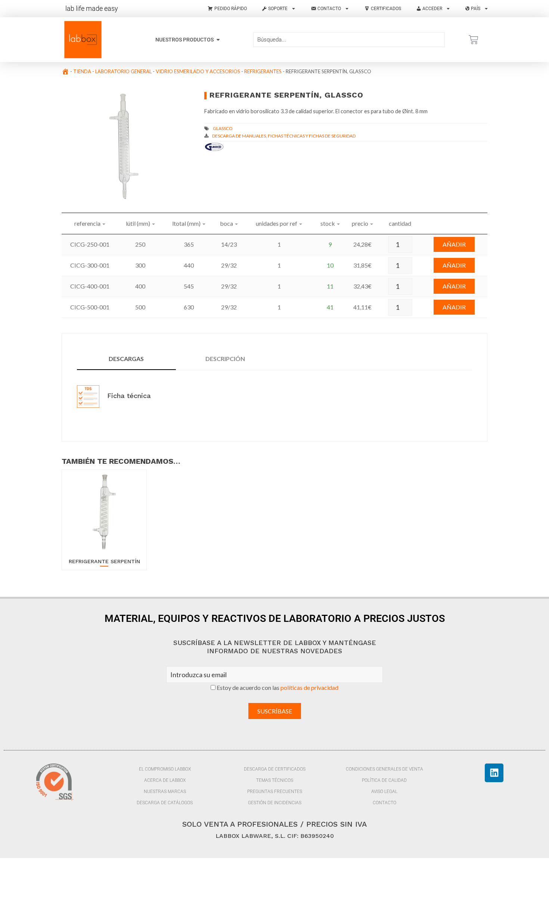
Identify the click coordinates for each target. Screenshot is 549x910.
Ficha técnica (128, 396)
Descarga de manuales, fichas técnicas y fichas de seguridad (284, 136)
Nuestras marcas (165, 791)
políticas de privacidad (309, 687)
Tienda (82, 71)
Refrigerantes (263, 71)
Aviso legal (384, 791)
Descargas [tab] (126, 358)
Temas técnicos (274, 780)
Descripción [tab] (225, 358)
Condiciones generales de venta (384, 769)
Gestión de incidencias (274, 802)
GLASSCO (223, 128)
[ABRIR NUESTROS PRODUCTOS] (218, 40)
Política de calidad (384, 780)
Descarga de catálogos (165, 802)
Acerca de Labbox (165, 780)
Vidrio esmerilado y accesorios (198, 71)
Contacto (384, 802)
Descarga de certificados (274, 769)
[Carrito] (473, 39)
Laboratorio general (123, 71)
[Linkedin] (494, 773)
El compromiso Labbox (165, 769)
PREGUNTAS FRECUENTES (274, 791)
